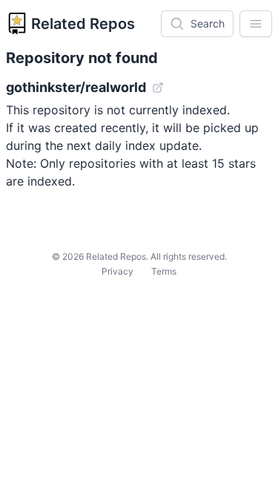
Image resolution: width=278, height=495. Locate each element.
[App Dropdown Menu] (255, 23)
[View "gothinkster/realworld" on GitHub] (158, 88)
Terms (163, 271)
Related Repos (83, 24)
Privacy (117, 271)
